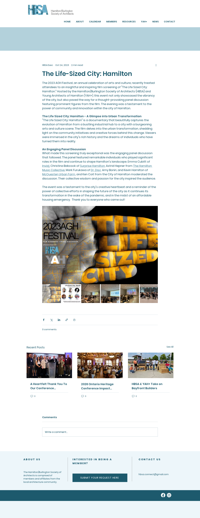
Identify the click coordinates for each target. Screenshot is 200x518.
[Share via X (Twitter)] (51, 319)
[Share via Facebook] (43, 319)
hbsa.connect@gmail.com (154, 474)
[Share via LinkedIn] (59, 319)
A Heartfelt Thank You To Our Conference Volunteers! (48, 386)
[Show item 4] (110, 293)
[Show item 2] (71, 293)
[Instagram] (169, 495)
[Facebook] (163, 495)
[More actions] (156, 65)
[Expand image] (100, 245)
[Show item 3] (90, 293)
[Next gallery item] (154, 245)
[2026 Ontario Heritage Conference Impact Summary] (100, 365)
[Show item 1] (51, 293)
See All (170, 346)
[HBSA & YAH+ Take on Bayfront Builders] (150, 365)
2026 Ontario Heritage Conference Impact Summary (97, 386)
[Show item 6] (149, 293)
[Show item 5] (129, 293)
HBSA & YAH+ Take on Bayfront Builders (147, 386)
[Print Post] (74, 319)
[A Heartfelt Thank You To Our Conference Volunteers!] (49, 365)
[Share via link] (66, 319)
